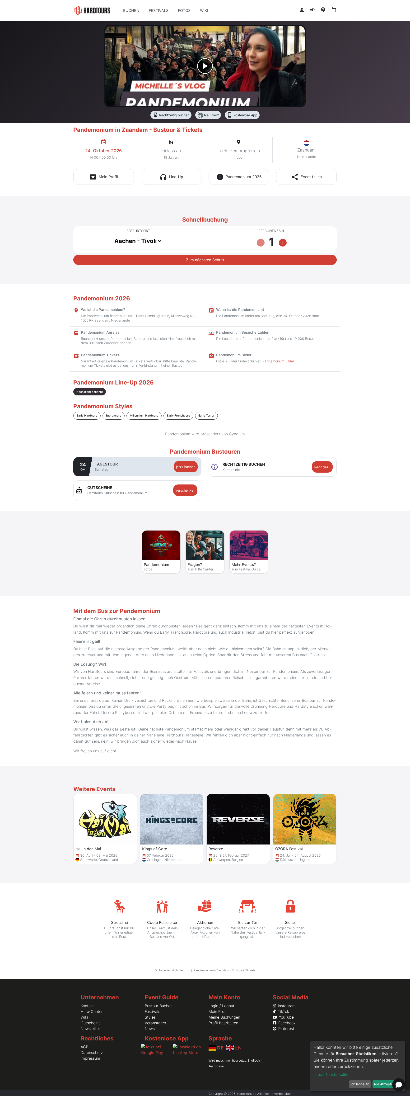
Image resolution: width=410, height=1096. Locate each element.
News (150, 1028)
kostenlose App (242, 115)
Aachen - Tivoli (135, 240)
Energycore (113, 415)
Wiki (84, 1017)
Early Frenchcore (178, 415)
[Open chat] (398, 1084)
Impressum (90, 1058)
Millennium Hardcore (144, 415)
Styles (150, 1017)
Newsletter (90, 1028)
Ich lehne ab (359, 1084)
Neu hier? (208, 115)
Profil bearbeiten (223, 1022)
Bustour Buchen (158, 1005)
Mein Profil (218, 1011)
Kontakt (87, 1005)
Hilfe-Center (92, 1011)
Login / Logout (221, 1005)
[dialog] (357, 1066)
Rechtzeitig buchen (171, 115)
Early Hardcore (87, 415)
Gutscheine (91, 1022)
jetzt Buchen (186, 467)
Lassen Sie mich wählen (332, 1074)
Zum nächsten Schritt (205, 259)
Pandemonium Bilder (278, 361)
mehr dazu (322, 467)
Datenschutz (92, 1052)
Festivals (152, 1011)
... (188, 970)
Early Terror (206, 415)
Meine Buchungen (224, 1017)
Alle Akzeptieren (386, 1084)
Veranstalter (155, 1022)
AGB (84, 1046)
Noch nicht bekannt (89, 392)
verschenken (185, 490)
